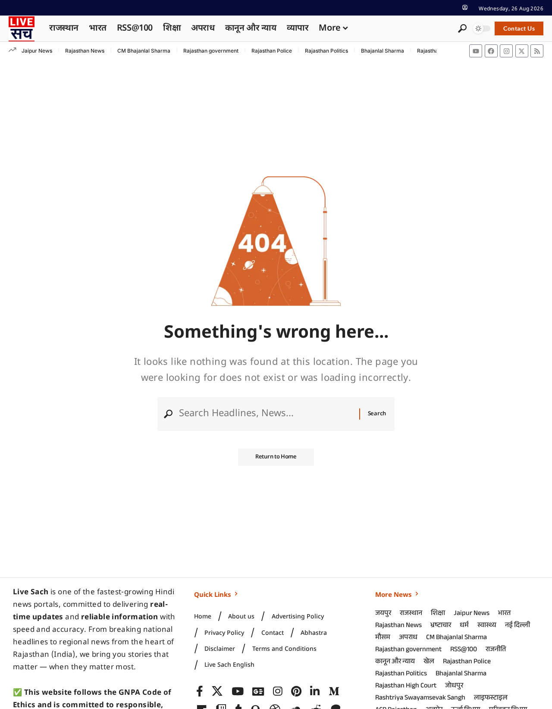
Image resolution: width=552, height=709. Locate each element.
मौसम (382, 638)
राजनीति (496, 650)
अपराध (408, 638)
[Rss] (536, 50)
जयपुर (383, 614)
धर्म (464, 626)
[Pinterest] (296, 691)
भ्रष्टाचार (440, 626)
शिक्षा (438, 614)
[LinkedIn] (315, 691)
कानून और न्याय (395, 662)
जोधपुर (454, 686)
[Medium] (334, 691)
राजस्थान (411, 614)
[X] (217, 691)
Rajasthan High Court (405, 686)
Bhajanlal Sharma (382, 50)
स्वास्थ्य (486, 626)
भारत (504, 614)
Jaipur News (37, 50)
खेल (428, 662)
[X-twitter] (521, 50)
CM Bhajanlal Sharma (143, 50)
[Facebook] (491, 50)
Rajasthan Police (271, 50)
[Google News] (258, 691)
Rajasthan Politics (326, 50)
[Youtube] (475, 50)
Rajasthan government (210, 50)
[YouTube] (237, 691)
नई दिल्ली (517, 626)
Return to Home (276, 457)
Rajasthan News (84, 50)
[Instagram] (506, 50)
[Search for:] (265, 413)
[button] (465, 7)
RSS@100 (463, 650)
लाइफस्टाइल (491, 698)
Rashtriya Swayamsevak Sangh (420, 698)
